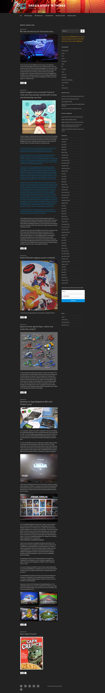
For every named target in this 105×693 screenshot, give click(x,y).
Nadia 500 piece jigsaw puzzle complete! (37, 258)
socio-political (65, 82)
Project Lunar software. (36, 434)
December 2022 (65, 253)
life (62, 66)
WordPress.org (65, 325)
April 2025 (64, 181)
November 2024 (65, 195)
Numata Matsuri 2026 (67, 101)
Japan (63, 64)
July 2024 (64, 205)
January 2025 (65, 189)
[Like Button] (22, 83)
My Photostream (39, 15)
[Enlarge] (55, 262)
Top (21, 15)
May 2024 (64, 211)
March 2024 (64, 216)
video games (65, 88)
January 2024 (65, 221)
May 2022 (64, 272)
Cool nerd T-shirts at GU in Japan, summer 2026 (73, 96)
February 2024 (65, 219)
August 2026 (65, 139)
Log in (63, 317)
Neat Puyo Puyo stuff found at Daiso (70, 99)
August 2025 (65, 171)
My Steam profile (72, 15)
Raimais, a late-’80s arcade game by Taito (71, 108)
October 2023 (65, 229)
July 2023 (64, 237)
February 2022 (65, 280)
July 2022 (64, 267)
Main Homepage (28, 15)
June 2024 (64, 208)
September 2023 (66, 232)
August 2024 (65, 203)
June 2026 (64, 144)
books (63, 53)
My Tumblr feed (49, 15)
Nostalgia (64, 77)
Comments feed (65, 322)
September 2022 (66, 261)
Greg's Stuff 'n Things (47, 5)
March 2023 (64, 248)
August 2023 (65, 235)
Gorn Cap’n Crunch (28, 634)
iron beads (64, 61)
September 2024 (66, 200)
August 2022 (65, 264)
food (63, 56)
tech (63, 85)
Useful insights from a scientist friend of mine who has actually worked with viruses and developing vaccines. (38, 95)
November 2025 (65, 163)
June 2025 (64, 176)
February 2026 (65, 155)
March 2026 (64, 152)
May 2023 (64, 243)
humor (63, 58)
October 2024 (65, 197)
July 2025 (64, 173)
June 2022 (64, 269)
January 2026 (65, 157)
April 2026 (64, 149)
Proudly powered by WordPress (54, 686)
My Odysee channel (60, 15)
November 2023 (65, 227)
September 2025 (66, 168)
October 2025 (65, 165)
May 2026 (64, 147)
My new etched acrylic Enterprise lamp (36, 31)
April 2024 (64, 213)
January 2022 (65, 283)
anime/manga (65, 50)
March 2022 (64, 277)
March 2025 (64, 184)
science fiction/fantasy (67, 80)
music (63, 72)
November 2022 (65, 256)
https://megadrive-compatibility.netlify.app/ (32, 539)
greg (63, 116)
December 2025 (65, 160)
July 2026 (64, 141)
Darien (63, 129)
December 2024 (65, 192)
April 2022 (64, 274)
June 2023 (64, 240)
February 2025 (65, 187)
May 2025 (64, 179)
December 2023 (65, 224)
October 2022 (65, 259)
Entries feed (64, 319)
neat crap (64, 74)
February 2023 (65, 251)
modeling (64, 69)
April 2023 (64, 245)
